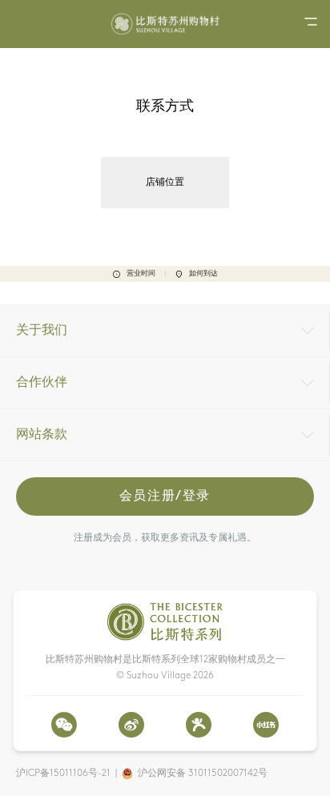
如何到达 (203, 273)
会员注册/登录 (165, 496)
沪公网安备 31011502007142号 (203, 773)
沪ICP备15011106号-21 (63, 773)
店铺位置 (165, 182)
